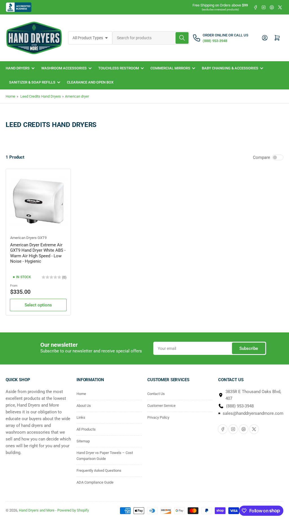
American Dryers (23, 238)
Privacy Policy (158, 417)
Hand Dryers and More (37, 510)
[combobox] (150, 38)
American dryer (77, 96)
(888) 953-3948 (240, 406)
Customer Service (161, 405)
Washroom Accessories (64, 68)
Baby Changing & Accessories (230, 68)
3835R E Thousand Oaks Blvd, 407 (253, 395)
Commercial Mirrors (170, 68)
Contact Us (156, 394)
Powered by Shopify (73, 510)
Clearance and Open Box (90, 82)
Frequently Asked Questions (98, 470)
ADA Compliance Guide (94, 482)
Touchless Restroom (118, 68)
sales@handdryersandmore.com (253, 413)
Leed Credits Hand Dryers (40, 96)
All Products (86, 429)
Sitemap (83, 441)
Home (10, 96)
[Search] (182, 37)
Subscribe (248, 348)
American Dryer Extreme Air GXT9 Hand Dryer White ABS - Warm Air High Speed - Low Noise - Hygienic (37, 253)
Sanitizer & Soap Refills (32, 82)
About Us (83, 405)
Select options (38, 305)
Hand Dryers (18, 68)
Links (80, 417)
